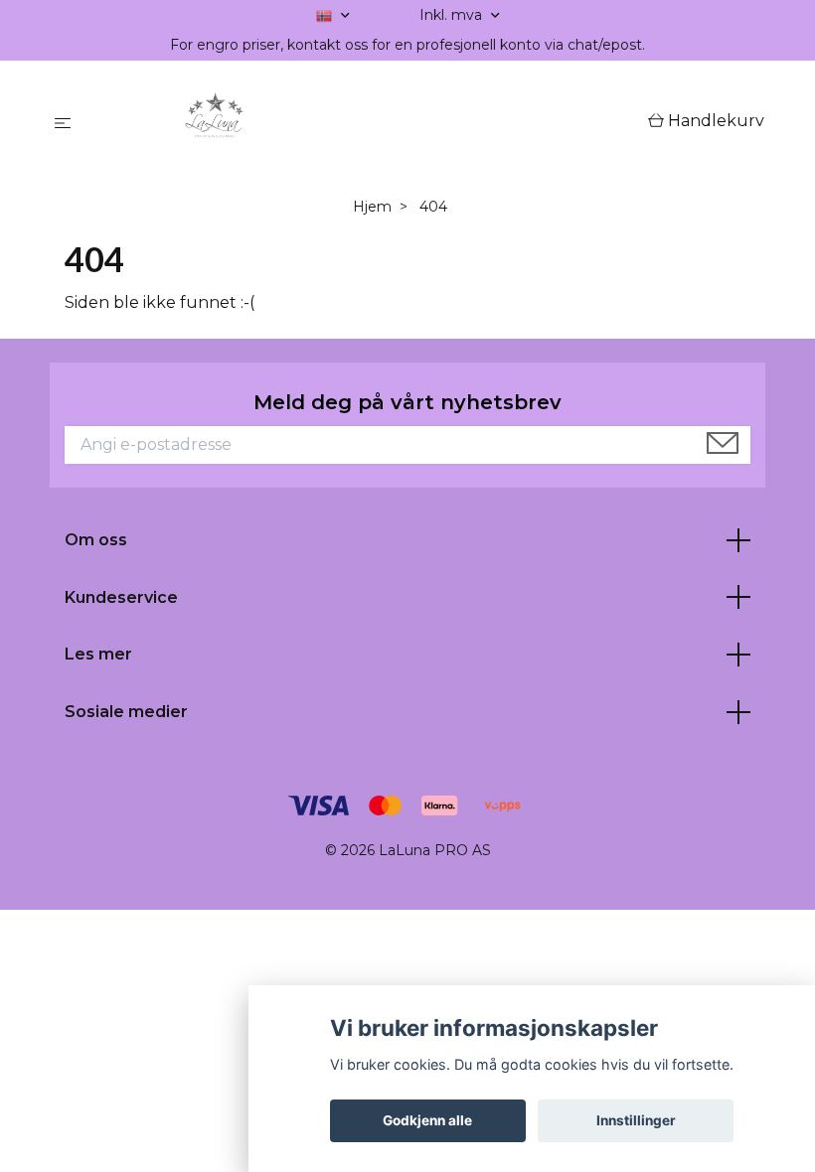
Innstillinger (636, 1120)
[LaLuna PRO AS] (363, 122)
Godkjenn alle (427, 1120)
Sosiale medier (126, 711)
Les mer (98, 654)
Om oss (96, 539)
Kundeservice (121, 597)
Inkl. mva (452, 15)
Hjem (372, 207)
